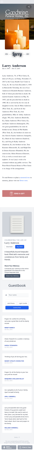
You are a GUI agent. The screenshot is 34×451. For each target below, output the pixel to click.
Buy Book (20, 247)
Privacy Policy (11, 443)
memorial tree (25, 177)
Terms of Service (22, 443)
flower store (24, 180)
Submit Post (17, 307)
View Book (9, 247)
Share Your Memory (12, 276)
